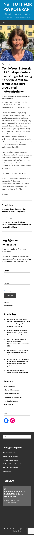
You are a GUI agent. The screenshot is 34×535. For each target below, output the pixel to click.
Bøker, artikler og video (11, 390)
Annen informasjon (10, 386)
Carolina (18, 531)
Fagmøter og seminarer (9, 64)
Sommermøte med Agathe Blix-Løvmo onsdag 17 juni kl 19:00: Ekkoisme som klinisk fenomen (17, 333)
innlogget (14, 249)
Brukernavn (7, 276)
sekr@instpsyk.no (18, 173)
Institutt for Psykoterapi (17, 7)
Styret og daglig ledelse (11, 401)
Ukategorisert (8, 404)
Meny (4, 22)
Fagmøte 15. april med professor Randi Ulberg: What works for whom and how (17, 352)
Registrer (7, 302)
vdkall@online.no (13, 96)
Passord (6, 283)
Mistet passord (8, 305)
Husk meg (8, 291)
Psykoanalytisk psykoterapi (12, 397)
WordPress (16, 529)
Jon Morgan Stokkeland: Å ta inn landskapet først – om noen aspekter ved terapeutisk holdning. (16, 224)
